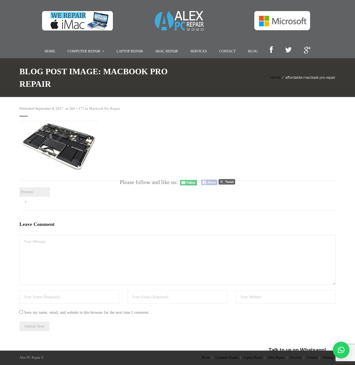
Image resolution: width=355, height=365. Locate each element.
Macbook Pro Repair (104, 108)
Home (275, 77)
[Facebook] (271, 50)
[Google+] (307, 50)
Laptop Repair (253, 357)
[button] (341, 350)
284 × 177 (76, 108)
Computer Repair (226, 357)
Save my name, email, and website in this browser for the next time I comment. (86, 312)
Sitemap (328, 357)
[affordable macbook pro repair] (58, 145)
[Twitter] (288, 50)
